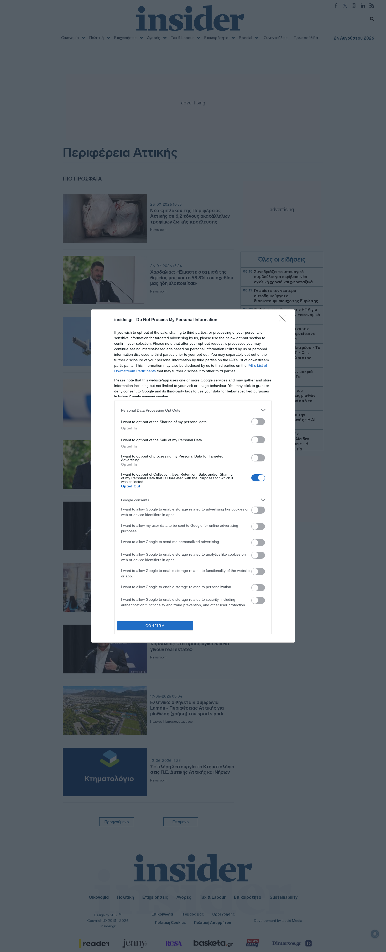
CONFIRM (155, 626)
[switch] (258, 421)
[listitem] (193, 410)
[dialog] (193, 476)
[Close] (284, 320)
